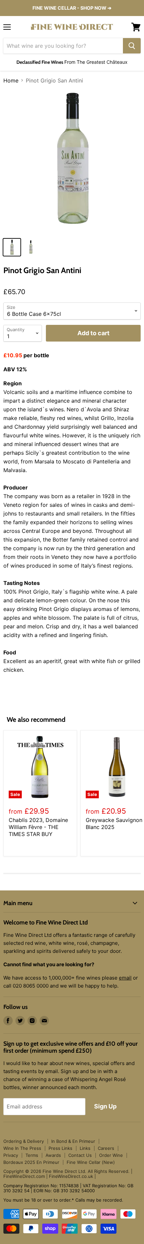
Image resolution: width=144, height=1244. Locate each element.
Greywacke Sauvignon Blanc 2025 (114, 823)
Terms (31, 1155)
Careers (106, 1148)
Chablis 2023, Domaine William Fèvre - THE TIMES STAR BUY (38, 827)
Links (85, 1148)
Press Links (60, 1148)
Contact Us (80, 1155)
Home (10, 80)
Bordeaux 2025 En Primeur (31, 1162)
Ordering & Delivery (23, 1141)
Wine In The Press (22, 1148)
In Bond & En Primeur (73, 1141)
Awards (53, 1155)
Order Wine (111, 1155)
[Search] (132, 45)
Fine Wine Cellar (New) (91, 1162)
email (125, 978)
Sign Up (105, 1106)
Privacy (10, 1155)
